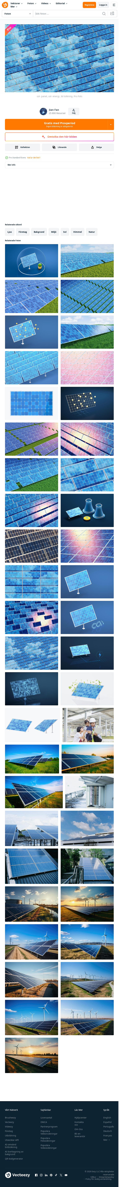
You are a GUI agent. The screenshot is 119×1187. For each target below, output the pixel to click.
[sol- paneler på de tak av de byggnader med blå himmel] (87, 827)
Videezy (9, 1125)
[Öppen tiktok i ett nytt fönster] (56, 1173)
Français (105, 1133)
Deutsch (105, 1129)
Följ (73, 113)
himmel (77, 230)
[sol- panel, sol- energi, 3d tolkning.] (87, 259)
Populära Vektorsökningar (48, 1131)
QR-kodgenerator (14, 1157)
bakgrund (39, 230)
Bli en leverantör (78, 1133)
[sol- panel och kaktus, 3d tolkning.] (31, 259)
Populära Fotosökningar (47, 1138)
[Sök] (104, 13)
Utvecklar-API (12, 1138)
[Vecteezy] (5, 5)
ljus (9, 230)
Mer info (11, 163)
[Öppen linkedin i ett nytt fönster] (46, 1173)
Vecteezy (9, 1120)
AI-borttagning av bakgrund (14, 1151)
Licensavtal (45, 1116)
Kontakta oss (77, 1122)
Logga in (103, 5)
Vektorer (15, 3)
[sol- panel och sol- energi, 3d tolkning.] (32, 723)
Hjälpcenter (79, 1116)
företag (23, 230)
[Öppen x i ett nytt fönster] (61, 1173)
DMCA (43, 1120)
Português (106, 1125)
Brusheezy (10, 1116)
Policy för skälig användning (96, 1177)
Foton (30, 3)
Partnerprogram (48, 1125)
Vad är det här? (33, 157)
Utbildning (10, 1133)
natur (92, 230)
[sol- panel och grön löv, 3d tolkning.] (87, 687)
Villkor (91, 1175)
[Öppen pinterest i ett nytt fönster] (51, 1173)
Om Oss (77, 1127)
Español (105, 1120)
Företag (9, 1129)
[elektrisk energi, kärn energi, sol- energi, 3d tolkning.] (87, 509)
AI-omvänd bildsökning (11, 1144)
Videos (44, 3)
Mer (13, 6)
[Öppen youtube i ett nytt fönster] (66, 1173)
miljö (53, 230)
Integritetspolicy (104, 1175)
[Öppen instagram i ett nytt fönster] (41, 1173)
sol (64, 230)
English (105, 1116)
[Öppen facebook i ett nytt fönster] (36, 1173)
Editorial (60, 3)
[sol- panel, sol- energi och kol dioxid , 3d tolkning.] (87, 616)
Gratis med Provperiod (59, 124)
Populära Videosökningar (48, 1145)
